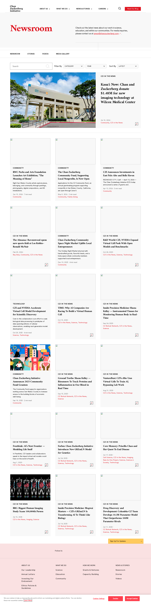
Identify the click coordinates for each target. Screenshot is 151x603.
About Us (44, 9)
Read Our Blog (132, 9)
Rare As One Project (110, 460)
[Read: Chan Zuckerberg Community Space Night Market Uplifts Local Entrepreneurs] (75, 237)
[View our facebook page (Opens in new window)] (67, 550)
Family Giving (72, 197)
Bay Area (16, 255)
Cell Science (107, 457)
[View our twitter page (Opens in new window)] (89, 550)
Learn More (28, 600)
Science (119, 255)
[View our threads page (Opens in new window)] (78, 550)
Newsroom (15, 54)
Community (105, 123)
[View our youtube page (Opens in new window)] (94, 550)
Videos (45, 54)
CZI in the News (116, 123)
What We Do (62, 9)
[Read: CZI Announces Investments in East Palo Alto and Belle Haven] (121, 169)
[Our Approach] (16, 8)
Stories (31, 54)
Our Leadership (28, 570)
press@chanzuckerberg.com (106, 33)
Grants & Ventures (91, 570)
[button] (73, 66)
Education (60, 574)
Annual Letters (28, 574)
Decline (115, 598)
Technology (127, 255)
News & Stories (83, 9)
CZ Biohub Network (110, 326)
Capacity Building (91, 574)
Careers (102, 9)
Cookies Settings (99, 598)
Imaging (130, 457)
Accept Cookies (132, 598)
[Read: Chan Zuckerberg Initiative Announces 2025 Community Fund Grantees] (30, 375)
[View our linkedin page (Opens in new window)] (83, 550)
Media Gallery (62, 54)
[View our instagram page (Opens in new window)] (72, 550)
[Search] (119, 8)
